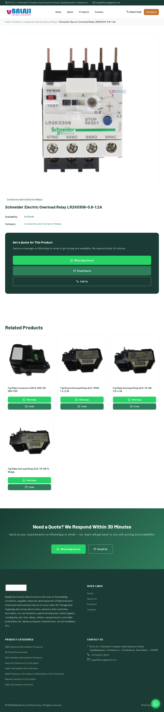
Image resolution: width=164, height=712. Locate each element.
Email (31, 406)
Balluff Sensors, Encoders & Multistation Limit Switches (34, 673)
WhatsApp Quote (84, 260)
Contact (99, 12)
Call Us (84, 281)
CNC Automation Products (19, 684)
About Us (92, 598)
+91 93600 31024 (100, 655)
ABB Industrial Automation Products (24, 646)
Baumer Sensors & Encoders (20, 679)
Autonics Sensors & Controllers (22, 663)
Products (84, 12)
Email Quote (84, 270)
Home (58, 12)
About (70, 12)
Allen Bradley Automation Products (23, 657)
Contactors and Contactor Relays (40, 22)
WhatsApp (31, 399)
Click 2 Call (135, 12)
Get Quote (151, 12)
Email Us (102, 549)
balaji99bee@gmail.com (108, 2)
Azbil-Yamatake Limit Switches (21, 668)
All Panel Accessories (16, 652)
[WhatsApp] (155, 703)
